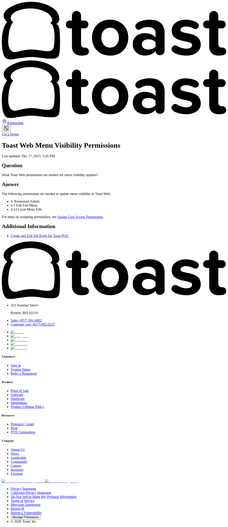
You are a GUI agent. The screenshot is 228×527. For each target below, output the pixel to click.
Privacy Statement (23, 489)
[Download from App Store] (23, 481)
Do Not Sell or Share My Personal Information (43, 497)
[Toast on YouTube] (19, 348)
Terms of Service (23, 501)
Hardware (18, 399)
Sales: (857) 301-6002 (26, 320)
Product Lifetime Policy (27, 407)
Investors (17, 469)
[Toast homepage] (114, 298)
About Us (17, 449)
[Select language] (6, 128)
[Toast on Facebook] (19, 340)
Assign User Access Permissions (80, 217)
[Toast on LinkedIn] (19, 344)
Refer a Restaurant (24, 373)
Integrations (19, 403)
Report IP (17, 509)
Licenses (17, 473)
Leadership (18, 457)
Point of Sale (20, 391)
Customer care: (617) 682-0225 (33, 324)
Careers (16, 465)
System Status (20, 369)
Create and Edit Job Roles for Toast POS (40, 236)
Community (19, 461)
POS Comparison (23, 432)
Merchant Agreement (25, 505)
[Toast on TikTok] (17, 332)
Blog (14, 428)
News (15, 453)
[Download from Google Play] (62, 481)
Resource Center (22, 424)
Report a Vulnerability (26, 513)
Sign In (16, 365)
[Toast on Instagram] (19, 336)
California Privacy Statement (31, 493)
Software (17, 395)
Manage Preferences (25, 517)
